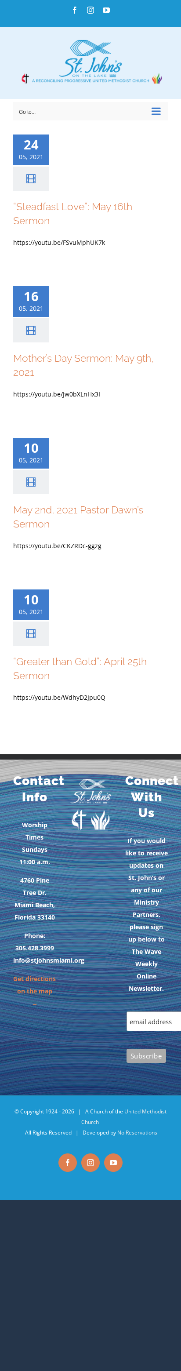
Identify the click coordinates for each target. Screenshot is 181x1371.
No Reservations (137, 1132)
